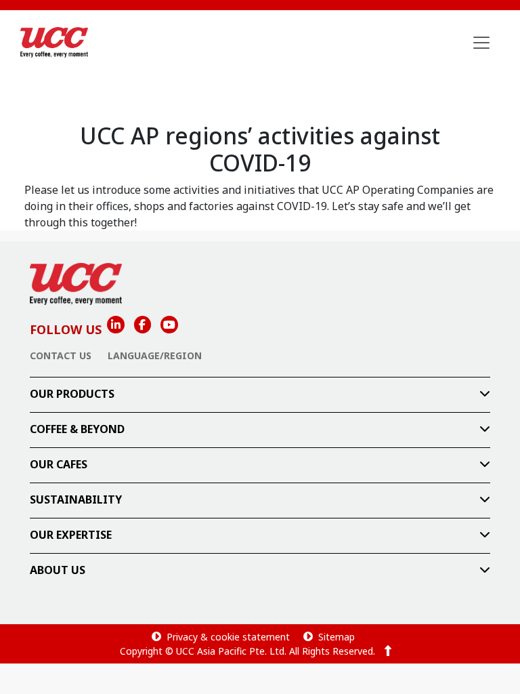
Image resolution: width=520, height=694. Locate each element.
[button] (260, 394)
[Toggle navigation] (481, 43)
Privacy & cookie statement (228, 636)
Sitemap (336, 636)
